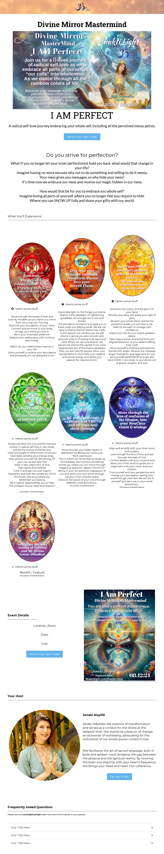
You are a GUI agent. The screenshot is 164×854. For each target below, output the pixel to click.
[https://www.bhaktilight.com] (82, 7)
